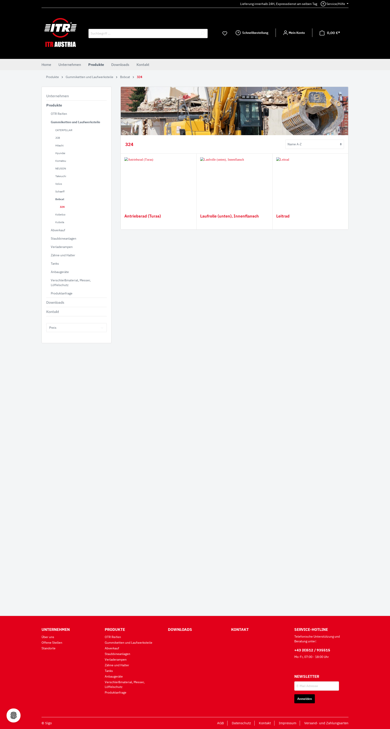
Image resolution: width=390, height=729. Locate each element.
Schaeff (60, 191)
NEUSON (60, 168)
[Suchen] (202, 33)
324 (62, 206)
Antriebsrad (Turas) (142, 216)
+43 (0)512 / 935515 (312, 650)
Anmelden (304, 699)
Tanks (55, 264)
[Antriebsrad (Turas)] (158, 179)
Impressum (287, 723)
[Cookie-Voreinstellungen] (13, 715)
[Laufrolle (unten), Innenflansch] (234, 179)
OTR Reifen (59, 114)
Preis (52, 328)
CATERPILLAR (63, 130)
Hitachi (59, 145)
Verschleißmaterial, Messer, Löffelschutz (71, 282)
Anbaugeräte (60, 272)
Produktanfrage (61, 293)
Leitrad (283, 216)
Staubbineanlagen (63, 238)
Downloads (55, 302)
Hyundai (60, 153)
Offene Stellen (52, 643)
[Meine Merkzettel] (225, 33)
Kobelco (60, 214)
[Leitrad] (310, 179)
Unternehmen (57, 96)
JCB (57, 137)
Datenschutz (241, 723)
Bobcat (59, 199)
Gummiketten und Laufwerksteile (75, 122)
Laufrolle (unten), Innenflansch (229, 216)
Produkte (54, 105)
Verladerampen (62, 247)
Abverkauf (58, 230)
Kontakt (52, 311)
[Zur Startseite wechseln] (60, 32)
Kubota (59, 222)
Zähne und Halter (63, 255)
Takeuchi (60, 176)
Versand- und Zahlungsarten (326, 723)
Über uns (48, 637)
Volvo (58, 183)
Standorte (49, 648)
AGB (220, 723)
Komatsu (60, 160)
